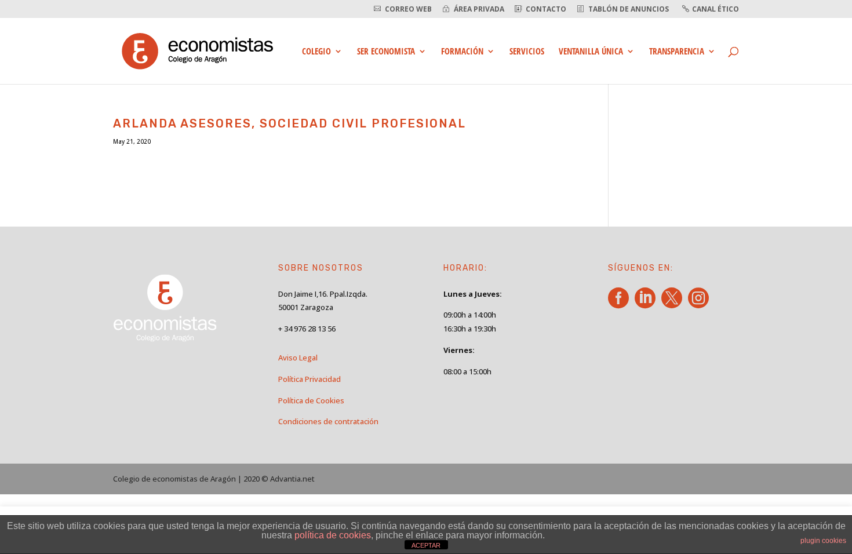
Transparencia (676, 52)
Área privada (479, 9)
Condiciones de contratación (328, 421)
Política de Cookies (311, 400)
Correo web (408, 9)
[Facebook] (620, 304)
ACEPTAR (426, 545)
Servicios (526, 52)
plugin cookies (823, 541)
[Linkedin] (647, 304)
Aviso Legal (298, 357)
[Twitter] (673, 304)
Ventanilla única (591, 52)
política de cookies (332, 535)
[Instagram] (700, 304)
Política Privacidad (309, 379)
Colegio (316, 52)
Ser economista (386, 52)
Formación (462, 52)
